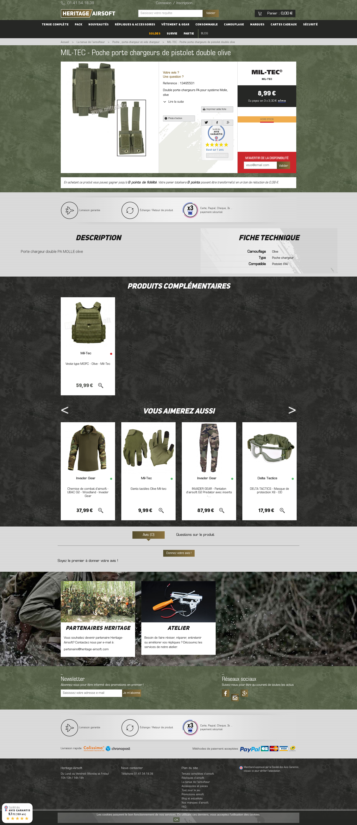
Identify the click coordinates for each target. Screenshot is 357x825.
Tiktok (235, 696)
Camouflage (234, 24)
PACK (78, 24)
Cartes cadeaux (284, 24)
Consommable (206, 24)
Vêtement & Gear (175, 24)
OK (176, 819)
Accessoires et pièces (195, 786)
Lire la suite (176, 101)
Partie (189, 33)
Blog (204, 33)
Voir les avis (217, 155)
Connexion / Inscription (174, 3)
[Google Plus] (244, 693)
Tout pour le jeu (191, 790)
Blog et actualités (192, 798)
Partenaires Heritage (98, 628)
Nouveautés (98, 24)
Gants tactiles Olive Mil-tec (149, 489)
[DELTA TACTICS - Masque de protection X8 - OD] (269, 448)
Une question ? (173, 76)
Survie (172, 33)
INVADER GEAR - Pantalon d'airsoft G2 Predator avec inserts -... (209, 492)
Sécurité (310, 24)
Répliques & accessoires (135, 24)
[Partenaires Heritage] (98, 601)
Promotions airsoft (193, 794)
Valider (210, 13)
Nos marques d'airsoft (195, 802)
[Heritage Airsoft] (98, 13)
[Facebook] (217, 123)
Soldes (155, 33)
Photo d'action (175, 118)
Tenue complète (55, 24)
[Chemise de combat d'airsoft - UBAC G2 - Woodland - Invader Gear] (88, 448)
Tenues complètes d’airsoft (198, 773)
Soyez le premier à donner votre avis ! (88, 561)
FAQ (184, 806)
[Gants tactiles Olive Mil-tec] (148, 448)
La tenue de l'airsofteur (196, 782)
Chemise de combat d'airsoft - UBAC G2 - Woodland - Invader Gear (87, 492)
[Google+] (228, 123)
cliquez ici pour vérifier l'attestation (262, 771)
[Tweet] (206, 123)
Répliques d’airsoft (193, 778)
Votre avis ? (171, 72)
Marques (257, 24)
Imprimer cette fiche (216, 109)
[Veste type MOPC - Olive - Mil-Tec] (88, 323)
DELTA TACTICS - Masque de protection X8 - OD (269, 490)
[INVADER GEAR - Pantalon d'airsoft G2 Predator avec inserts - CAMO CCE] (209, 448)
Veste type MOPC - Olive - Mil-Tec (87, 364)
